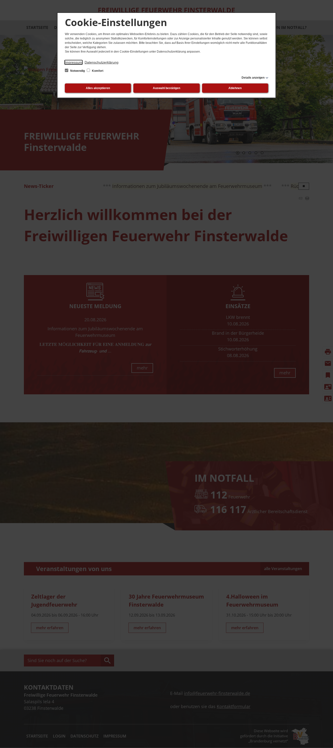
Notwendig (77, 71)
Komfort (97, 71)
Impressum (73, 62)
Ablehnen (235, 88)
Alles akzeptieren (98, 88)
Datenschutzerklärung (101, 62)
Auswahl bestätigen (166, 88)
